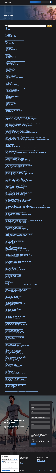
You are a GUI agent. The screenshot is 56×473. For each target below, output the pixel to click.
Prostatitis (8, 105)
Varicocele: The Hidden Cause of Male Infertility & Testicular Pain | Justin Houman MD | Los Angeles (23, 285)
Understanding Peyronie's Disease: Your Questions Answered (16, 246)
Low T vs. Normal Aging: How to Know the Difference (14, 138)
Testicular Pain (8, 83)
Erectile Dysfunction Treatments (12, 57)
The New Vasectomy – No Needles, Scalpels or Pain (14, 240)
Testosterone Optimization (11, 76)
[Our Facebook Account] (38, 461)
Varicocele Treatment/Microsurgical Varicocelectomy (15, 51)
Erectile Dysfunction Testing (10, 338)
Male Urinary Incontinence (11, 103)
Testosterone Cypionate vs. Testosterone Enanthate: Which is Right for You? (18, 255)
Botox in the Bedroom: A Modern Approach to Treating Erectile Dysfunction (18, 125)
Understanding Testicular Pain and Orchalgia (13, 227)
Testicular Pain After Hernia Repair (12, 90)
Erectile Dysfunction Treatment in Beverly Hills (15, 58)
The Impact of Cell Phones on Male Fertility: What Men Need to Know (17, 254)
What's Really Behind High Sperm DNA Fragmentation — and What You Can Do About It (20, 129)
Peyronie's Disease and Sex (10, 371)
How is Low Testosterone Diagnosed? (12, 295)
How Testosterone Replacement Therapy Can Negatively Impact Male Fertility (19, 261)
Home (5, 18)
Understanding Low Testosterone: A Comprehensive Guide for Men (17, 244)
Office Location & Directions (25, 460)
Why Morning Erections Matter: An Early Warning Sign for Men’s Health (17, 164)
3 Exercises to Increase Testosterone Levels (13, 292)
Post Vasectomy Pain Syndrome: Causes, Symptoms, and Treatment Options (18, 174)
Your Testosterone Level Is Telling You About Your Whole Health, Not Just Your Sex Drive (21, 119)
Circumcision (8, 98)
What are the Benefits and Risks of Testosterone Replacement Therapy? (18, 214)
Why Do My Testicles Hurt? (10, 144)
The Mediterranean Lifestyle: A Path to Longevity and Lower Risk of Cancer (18, 239)
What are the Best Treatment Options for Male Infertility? (15, 316)
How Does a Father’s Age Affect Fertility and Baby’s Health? (15, 181)
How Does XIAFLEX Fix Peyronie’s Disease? (12, 330)
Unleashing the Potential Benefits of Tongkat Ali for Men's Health (17, 250)
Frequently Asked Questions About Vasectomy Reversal (15, 136)
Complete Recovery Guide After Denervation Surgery (16, 88)
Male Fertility (8, 48)
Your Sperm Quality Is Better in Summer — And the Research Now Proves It (18, 126)
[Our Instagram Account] (40, 461)
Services (6, 41)
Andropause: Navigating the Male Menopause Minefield (15, 194)
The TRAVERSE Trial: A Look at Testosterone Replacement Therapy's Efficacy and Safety (20, 196)
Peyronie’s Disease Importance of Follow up (13, 351)
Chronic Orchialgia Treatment (11, 84)
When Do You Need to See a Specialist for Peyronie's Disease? (16, 377)
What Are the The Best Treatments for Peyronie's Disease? (15, 290)
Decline (14, 470)
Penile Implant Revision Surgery (12, 67)
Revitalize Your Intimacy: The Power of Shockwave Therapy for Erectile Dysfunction (20, 260)
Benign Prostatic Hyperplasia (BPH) (12, 96)
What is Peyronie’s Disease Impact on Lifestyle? (13, 365)
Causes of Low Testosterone (10, 304)
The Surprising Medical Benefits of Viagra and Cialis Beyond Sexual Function (18, 191)
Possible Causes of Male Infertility (11, 232)
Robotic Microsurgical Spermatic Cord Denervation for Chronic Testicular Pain (19, 173)
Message (32, 424)
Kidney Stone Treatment (10, 102)
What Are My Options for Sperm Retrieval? (12, 133)
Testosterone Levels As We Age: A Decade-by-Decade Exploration (16, 222)
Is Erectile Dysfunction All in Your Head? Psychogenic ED (15, 326)
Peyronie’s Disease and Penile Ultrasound (12, 378)
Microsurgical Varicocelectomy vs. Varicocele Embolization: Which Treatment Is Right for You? (21, 150)
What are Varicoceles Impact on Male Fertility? (13, 296)
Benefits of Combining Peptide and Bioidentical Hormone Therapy (17, 182)
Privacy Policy (7, 31)
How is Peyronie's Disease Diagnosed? (12, 325)
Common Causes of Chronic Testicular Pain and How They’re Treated (17, 159)
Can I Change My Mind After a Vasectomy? (12, 146)
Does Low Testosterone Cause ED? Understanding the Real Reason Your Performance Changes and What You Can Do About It (27, 139)
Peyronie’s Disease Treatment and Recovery (13, 349)
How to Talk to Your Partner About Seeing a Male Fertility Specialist (17, 115)
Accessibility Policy (8, 29)
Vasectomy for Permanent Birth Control (12, 109)
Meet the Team (7, 281)
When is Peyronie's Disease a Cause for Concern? (13, 313)
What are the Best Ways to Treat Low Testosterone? (14, 305)
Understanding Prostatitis (10, 215)
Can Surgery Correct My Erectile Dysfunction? (13, 350)
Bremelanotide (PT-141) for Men (13, 64)
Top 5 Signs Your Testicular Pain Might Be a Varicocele (14, 166)
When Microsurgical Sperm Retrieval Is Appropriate (14, 202)
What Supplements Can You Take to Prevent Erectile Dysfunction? (17, 370)
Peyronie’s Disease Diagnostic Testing (12, 352)
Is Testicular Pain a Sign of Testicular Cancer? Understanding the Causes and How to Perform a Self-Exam (24, 220)
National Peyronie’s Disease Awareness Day (13, 275)
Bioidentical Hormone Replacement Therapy (15, 77)
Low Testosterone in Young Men (13, 79)
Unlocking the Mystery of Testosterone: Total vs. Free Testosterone (17, 251)
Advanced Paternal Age (10, 43)
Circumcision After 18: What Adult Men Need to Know (14, 187)
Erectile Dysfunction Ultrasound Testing (12, 318)
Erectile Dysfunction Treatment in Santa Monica (15, 60)
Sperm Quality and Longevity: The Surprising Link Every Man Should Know (18, 160)
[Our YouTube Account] (44, 461)
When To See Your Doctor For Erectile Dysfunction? (14, 315)
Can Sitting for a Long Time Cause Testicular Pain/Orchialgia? (16, 219)
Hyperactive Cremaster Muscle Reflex (13, 85)
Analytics (4, 461)
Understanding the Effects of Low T (11, 249)
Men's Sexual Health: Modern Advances (12, 387)
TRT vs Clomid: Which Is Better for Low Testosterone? (14, 158)
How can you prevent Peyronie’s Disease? (12, 372)
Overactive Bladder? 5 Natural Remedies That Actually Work (16, 171)
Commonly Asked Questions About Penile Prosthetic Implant (16, 235)
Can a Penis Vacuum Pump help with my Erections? (14, 346)
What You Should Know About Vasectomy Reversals (14, 277)
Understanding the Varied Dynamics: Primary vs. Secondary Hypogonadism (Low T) (19, 206)
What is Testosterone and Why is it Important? (13, 302)
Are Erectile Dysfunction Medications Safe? (13, 354)
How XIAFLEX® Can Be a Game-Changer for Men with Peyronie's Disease (18, 199)
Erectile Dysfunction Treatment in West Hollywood (16, 61)
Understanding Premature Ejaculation (12, 263)
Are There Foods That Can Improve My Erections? (14, 333)
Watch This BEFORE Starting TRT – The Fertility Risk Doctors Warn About (18, 288)
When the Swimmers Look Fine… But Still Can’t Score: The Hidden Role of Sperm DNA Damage (21, 147)
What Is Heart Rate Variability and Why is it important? (15, 241)
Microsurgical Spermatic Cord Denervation (13, 86)
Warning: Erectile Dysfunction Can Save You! (13, 343)
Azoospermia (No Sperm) (10, 44)
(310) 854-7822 (12, 427)
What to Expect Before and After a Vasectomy (13, 178)
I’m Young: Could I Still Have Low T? (11, 151)
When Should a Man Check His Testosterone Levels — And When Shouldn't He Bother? (20, 203)
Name (33, 403)
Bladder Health (9, 97)
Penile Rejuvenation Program (11, 69)
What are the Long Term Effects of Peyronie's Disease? (15, 373)
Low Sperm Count (9, 47)
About (6, 28)
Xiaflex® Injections (9, 82)
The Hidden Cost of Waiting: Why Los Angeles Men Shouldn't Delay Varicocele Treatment (21, 132)
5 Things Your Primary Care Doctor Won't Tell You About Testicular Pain (18, 122)
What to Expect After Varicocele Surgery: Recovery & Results (16, 155)
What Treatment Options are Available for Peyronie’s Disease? (16, 324)
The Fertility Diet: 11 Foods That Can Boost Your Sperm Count (16, 186)
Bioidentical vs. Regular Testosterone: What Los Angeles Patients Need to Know (19, 140)
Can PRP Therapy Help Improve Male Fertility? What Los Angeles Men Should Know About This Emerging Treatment (25, 137)
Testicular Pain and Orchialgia (11, 91)
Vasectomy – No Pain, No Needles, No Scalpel (14, 110)
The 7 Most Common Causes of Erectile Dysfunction (14, 237)
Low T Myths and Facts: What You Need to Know (13, 247)
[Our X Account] (42, 461)
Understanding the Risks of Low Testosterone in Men (14, 243)
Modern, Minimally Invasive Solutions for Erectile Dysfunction (16, 124)
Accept (6, 470)
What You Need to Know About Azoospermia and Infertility (15, 198)
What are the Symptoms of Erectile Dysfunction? (14, 331)
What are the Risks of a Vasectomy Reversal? (13, 308)
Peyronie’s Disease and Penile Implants (12, 342)
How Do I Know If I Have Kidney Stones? (12, 127)
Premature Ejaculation (10, 72)
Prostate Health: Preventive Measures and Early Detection (15, 257)
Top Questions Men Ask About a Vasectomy (13, 153)
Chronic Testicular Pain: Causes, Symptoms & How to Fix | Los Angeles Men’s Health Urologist (21, 391)
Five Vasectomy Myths (9, 311)
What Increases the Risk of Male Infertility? (13, 291)
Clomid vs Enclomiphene (11, 78)
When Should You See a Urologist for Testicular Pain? (14, 154)
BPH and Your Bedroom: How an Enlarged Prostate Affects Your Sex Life (17, 188)
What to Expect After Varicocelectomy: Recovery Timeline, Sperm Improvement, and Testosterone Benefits (24, 134)
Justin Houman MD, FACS (9, 282)
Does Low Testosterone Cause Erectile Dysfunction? (14, 172)
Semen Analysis (9, 50)
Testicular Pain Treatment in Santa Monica (14, 93)
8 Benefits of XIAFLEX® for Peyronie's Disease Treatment (15, 228)
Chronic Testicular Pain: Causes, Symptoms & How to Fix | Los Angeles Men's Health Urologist (21, 284)
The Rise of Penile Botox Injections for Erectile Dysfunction (15, 212)
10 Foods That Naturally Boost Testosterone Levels (14, 226)
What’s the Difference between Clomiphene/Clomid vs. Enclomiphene (17, 200)
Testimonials (7, 112)
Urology (6, 95)
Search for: (6, 25)
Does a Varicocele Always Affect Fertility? (12, 157)
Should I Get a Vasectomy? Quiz (11, 35)
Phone (33, 407)
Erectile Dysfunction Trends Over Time (12, 388)
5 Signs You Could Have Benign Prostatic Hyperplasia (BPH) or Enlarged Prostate (19, 163)
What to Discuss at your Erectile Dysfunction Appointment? (15, 384)
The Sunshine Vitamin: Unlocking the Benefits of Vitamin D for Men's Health (18, 234)
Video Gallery (7, 283)
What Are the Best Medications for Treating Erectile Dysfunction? (17, 345)
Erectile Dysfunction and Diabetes (11, 359)
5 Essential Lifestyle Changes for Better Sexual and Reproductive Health (18, 179)
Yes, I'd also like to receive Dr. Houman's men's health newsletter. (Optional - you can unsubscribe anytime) (40, 441)
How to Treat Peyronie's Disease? (11, 364)
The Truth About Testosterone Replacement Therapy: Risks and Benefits (18, 184)
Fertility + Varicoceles (9, 42)
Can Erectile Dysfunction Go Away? (11, 344)
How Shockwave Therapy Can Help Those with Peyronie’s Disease (16, 130)
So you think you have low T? (10, 36)
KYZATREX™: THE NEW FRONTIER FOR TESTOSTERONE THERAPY (16, 248)
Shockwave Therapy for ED (11, 74)
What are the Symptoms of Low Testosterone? (13, 306)
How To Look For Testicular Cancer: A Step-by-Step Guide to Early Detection (18, 180)
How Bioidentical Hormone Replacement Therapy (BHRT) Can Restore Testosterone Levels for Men (22, 123)
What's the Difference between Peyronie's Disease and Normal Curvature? (18, 340)
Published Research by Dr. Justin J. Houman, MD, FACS (14, 40)
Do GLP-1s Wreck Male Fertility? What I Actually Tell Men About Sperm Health (19, 116)
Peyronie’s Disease (9, 71)
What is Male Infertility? (9, 317)
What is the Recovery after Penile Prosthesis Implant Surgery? (16, 347)
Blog (5, 113)
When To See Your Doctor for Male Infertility (13, 298)
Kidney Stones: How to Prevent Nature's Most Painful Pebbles (16, 189)
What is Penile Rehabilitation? (10, 145)
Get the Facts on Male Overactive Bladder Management (15, 141)
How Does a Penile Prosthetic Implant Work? (13, 262)
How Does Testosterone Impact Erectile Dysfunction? (14, 379)
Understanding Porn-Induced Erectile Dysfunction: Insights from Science (18, 209)
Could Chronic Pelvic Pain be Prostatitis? (12, 213)
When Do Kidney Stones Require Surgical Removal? (14, 167)
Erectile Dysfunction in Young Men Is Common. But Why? (15, 210)
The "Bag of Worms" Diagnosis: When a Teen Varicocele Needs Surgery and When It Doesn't (21, 118)
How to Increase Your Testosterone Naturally (13, 274)
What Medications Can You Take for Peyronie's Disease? (15, 374)
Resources (6, 37)
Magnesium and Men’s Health (10, 268)
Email (33, 411)
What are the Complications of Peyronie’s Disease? (14, 381)
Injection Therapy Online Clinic (10, 386)
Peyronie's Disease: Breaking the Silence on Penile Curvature (16, 170)
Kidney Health (8, 100)
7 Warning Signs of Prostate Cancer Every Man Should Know (15, 195)
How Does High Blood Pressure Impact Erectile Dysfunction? (15, 380)
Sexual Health (7, 54)
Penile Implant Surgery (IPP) (11, 68)
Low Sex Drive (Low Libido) (11, 63)
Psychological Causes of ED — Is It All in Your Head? (14, 278)
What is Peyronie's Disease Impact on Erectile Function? (15, 361)
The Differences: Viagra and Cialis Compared (13, 256)
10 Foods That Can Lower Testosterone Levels (13, 223)
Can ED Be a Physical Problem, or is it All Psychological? (15, 269)
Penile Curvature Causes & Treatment (13, 65)
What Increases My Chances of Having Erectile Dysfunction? (15, 322)
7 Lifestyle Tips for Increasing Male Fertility (13, 258)
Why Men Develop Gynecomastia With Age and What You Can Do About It (18, 131)
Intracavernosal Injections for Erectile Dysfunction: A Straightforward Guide (18, 216)
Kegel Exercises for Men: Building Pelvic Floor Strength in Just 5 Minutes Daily (19, 192)
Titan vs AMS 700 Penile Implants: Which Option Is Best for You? (16, 143)
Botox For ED (8, 55)
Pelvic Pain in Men (9, 104)
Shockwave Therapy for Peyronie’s (12, 75)
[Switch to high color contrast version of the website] (51, 2)
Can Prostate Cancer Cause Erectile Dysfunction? (14, 329)
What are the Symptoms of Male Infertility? (13, 309)
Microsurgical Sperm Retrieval (11, 49)
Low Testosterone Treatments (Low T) (14, 81)
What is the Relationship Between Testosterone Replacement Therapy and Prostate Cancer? (21, 230)
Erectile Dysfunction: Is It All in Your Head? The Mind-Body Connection (17, 193)
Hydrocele (8, 99)
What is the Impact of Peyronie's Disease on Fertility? (14, 368)
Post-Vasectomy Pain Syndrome (12, 89)
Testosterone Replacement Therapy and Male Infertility (15, 303)
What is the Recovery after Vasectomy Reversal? (14, 301)
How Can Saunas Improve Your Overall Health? (13, 271)
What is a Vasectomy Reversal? (10, 310)
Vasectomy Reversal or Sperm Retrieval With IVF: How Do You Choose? (17, 117)
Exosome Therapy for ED (10, 62)
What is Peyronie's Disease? (10, 294)
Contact (6, 30)
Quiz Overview (7, 33)
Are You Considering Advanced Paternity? (12, 267)
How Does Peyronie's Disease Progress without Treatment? (15, 357)
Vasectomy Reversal (9, 111)
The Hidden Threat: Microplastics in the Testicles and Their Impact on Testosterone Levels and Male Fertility (24, 205)
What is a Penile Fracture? (10, 242)
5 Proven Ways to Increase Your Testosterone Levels (14, 336)
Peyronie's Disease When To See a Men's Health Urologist (15, 356)
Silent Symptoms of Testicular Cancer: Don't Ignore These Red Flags (17, 185)
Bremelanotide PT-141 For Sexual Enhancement (13, 270)
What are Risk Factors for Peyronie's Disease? (13, 360)
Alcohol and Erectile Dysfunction (11, 236)
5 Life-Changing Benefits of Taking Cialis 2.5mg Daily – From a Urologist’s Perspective (20, 161)
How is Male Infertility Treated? (11, 299)
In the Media (7, 38)
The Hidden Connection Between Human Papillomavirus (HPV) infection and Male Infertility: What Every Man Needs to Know (27, 168)
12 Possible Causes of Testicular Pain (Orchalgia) (14, 225)
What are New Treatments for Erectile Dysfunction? (14, 385)
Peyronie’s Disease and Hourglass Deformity (13, 319)
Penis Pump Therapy (10, 70)
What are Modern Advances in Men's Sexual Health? (14, 332)
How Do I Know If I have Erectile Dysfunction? (13, 339)
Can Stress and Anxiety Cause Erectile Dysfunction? (14, 177)
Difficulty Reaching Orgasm (11, 56)
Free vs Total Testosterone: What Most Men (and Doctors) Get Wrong (17, 287)
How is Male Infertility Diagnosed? (11, 297)
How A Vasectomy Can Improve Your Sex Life (13, 276)
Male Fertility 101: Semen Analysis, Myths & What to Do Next (16, 289)
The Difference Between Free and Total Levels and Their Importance (17, 221)
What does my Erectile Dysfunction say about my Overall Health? (16, 337)
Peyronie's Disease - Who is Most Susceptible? (13, 358)
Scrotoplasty (8, 106)
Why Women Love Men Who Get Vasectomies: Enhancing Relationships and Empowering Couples (22, 253)
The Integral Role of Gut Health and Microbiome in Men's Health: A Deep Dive (19, 233)
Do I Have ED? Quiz (8, 34)
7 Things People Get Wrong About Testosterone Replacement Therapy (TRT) (18, 165)
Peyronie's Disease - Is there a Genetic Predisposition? (14, 353)
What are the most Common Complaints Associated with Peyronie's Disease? (19, 367)
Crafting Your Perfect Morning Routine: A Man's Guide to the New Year (17, 229)
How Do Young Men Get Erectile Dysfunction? (13, 323)
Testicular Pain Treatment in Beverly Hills (14, 92)
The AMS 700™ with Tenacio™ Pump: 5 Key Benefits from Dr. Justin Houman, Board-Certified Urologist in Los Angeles (25, 152)
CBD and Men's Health (9, 175)
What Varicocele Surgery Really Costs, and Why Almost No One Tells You (18, 120)
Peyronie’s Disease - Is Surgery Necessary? (12, 366)
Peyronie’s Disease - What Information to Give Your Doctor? (15, 363)
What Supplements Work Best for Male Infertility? (14, 312)
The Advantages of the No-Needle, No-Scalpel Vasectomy (15, 201)
